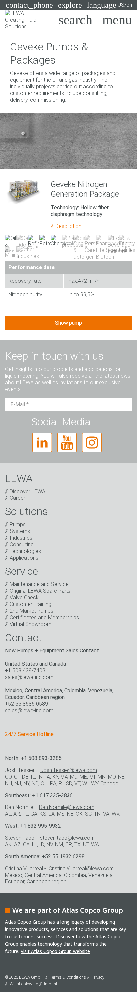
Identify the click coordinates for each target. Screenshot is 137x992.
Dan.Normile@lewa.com (66, 807)
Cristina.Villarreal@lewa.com (81, 868)
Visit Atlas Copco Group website (55, 951)
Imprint (50, 983)
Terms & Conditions (68, 977)
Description (68, 226)
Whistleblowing (24, 983)
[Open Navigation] (117, 20)
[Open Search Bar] (75, 20)
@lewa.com (81, 838)
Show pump (68, 323)
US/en (109, 5)
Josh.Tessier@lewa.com (68, 770)
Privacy (98, 977)
